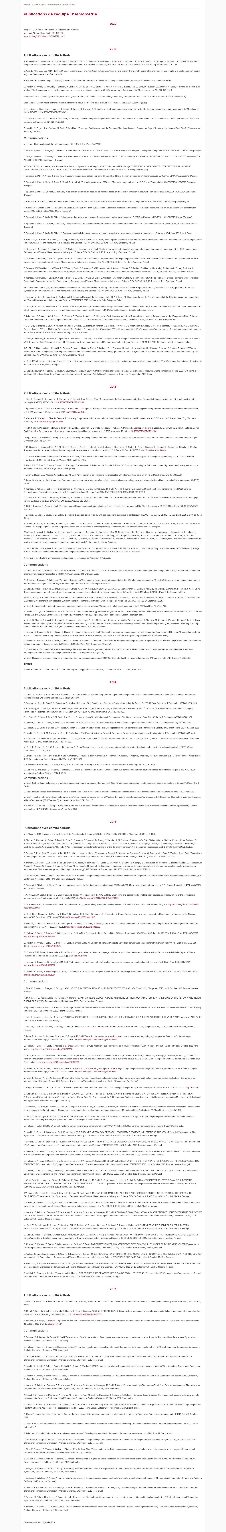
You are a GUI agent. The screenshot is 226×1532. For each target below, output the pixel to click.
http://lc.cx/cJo (80, 956)
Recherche (39, 5)
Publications (69, 5)
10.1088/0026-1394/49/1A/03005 (86, 1314)
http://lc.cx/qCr (192, 1087)
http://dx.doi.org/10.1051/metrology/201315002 (51, 1049)
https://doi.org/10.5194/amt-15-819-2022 (41, 36)
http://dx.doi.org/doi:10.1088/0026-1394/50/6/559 (97, 898)
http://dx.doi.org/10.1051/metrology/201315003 (96, 1039)
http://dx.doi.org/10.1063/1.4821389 (39, 965)
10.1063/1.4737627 (53, 1324)
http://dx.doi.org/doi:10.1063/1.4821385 (82, 927)
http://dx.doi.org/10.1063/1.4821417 (79, 917)
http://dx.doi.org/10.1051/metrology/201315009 (58, 1062)
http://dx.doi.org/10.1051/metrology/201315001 (96, 1072)
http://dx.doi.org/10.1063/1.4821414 (45, 946)
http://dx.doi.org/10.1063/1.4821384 (39, 975)
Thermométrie (53, 5)
